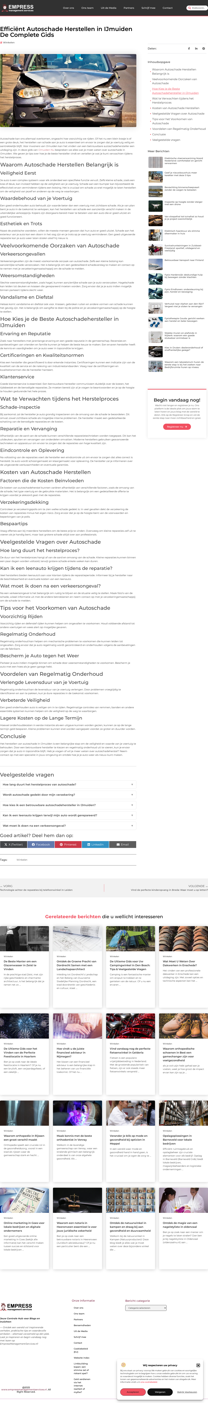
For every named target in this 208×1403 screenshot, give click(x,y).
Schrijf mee (148, 7)
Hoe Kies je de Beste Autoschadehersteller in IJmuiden (175, 91)
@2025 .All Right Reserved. (26, 1389)
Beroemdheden (82, 1325)
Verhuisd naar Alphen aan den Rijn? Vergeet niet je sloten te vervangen (184, 305)
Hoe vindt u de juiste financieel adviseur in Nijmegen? (71, 1052)
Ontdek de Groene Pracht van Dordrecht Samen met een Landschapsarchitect (76, 965)
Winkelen (9, 42)
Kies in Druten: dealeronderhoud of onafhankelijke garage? (184, 348)
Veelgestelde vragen (166, 139)
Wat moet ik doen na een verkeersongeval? (68, 825)
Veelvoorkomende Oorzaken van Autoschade (174, 81)
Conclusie (159, 134)
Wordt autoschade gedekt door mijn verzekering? (68, 794)
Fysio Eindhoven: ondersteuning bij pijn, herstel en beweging (184, 290)
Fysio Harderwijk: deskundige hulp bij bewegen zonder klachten (184, 276)
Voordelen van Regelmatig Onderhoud (179, 128)
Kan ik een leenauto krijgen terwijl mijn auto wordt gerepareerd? (68, 815)
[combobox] (197, 8)
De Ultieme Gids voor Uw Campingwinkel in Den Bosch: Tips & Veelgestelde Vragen (130, 965)
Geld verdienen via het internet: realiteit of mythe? (82, 1385)
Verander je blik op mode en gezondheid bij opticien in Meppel (129, 1139)
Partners (129, 7)
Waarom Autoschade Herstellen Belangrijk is (174, 71)
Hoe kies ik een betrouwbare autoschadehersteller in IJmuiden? (68, 805)
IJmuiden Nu (46, 149)
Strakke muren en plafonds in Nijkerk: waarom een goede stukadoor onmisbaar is (181, 335)
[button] (198, 1365)
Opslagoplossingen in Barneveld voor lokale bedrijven (177, 1139)
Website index (81, 1357)
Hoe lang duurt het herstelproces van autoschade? (68, 784)
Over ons (68, 7)
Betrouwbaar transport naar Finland (184, 260)
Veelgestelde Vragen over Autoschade (178, 113)
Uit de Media (108, 7)
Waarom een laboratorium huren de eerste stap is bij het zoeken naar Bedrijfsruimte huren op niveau (184, 364)
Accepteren (133, 1392)
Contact (168, 7)
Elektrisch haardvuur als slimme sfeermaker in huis (182, 232)
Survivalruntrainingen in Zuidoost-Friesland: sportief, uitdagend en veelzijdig (183, 248)
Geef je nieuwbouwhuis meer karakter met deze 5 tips (181, 174)
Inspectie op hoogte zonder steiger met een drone (183, 203)
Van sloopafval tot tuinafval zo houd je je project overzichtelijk (184, 217)
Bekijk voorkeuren (187, 1392)
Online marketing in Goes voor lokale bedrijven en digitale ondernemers (24, 1226)
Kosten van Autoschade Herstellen (175, 108)
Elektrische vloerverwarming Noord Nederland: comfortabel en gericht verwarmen (184, 161)
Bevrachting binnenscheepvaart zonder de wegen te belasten (182, 188)
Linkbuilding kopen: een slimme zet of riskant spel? (81, 1368)
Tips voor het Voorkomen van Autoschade (172, 121)
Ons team (87, 7)
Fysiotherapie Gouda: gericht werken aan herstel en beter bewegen (184, 319)
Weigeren (160, 1392)
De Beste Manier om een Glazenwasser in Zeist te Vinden (20, 965)
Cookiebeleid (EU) (81, 1350)
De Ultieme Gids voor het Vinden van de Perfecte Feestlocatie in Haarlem (20, 1052)
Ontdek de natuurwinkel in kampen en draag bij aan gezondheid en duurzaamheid (130, 1226)
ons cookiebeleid (149, 1382)
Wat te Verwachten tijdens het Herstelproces (173, 100)
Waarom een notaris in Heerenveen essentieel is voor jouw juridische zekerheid (77, 1226)
